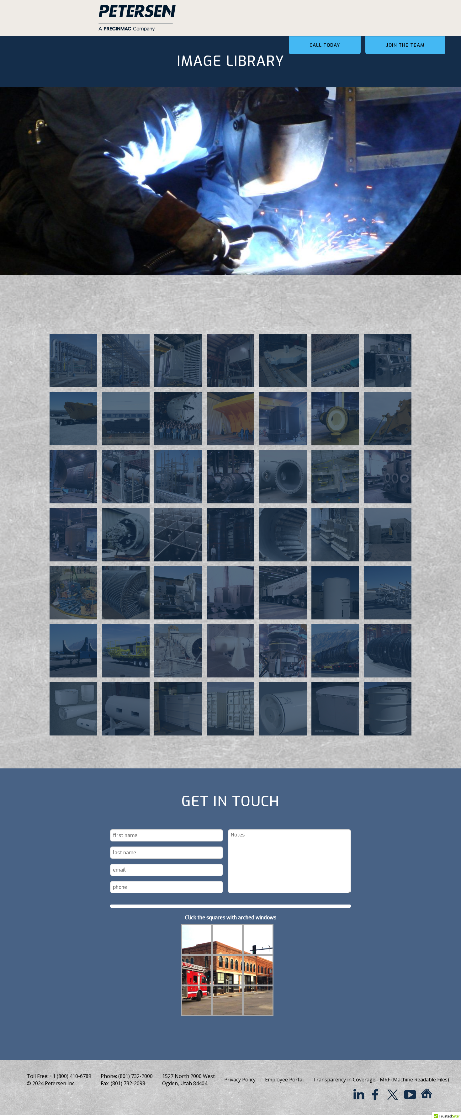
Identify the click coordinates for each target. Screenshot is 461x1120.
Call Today (325, 45)
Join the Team (405, 45)
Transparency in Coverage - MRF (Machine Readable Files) (381, 1079)
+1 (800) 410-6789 (70, 1076)
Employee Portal (284, 1079)
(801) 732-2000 (135, 1076)
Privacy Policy (240, 1079)
